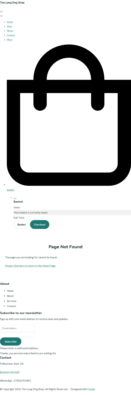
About (10, 30)
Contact (11, 35)
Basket (21, 224)
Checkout (40, 224)
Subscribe (11, 341)
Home (10, 22)
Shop (9, 26)
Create (91, 389)
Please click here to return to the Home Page (30, 265)
